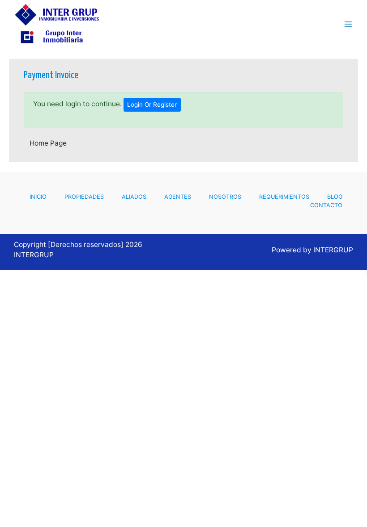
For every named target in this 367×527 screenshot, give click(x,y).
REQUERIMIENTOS (284, 196)
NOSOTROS (225, 196)
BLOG (334, 196)
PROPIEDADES (84, 196)
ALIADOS (134, 196)
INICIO (38, 196)
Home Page (48, 143)
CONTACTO (326, 205)
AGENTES (177, 196)
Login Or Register (152, 104)
